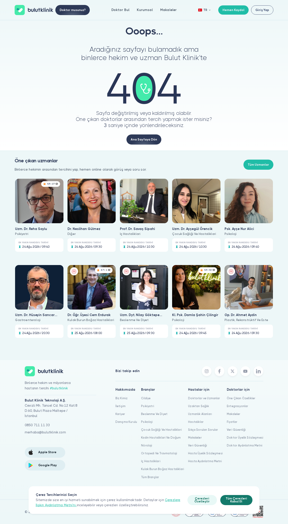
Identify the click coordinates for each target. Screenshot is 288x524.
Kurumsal (145, 10)
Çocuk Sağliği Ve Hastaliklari (161, 429)
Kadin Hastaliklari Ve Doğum (161, 437)
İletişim (120, 406)
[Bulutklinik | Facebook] (219, 371)
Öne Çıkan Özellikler (241, 398)
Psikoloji (147, 422)
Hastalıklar (196, 422)
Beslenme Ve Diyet (154, 414)
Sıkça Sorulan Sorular (203, 429)
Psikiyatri (147, 406)
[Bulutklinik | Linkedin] (258, 371)
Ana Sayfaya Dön (144, 139)
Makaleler (168, 10)
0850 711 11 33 (37, 425)
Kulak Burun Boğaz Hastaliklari (162, 469)
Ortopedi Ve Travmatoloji (159, 453)
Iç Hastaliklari (150, 461)
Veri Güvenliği (197, 445)
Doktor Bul (120, 10)
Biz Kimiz (121, 398)
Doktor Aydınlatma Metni (244, 445)
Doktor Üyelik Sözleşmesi (245, 437)
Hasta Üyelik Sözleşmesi (205, 453)
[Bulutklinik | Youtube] (245, 371)
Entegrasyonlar (237, 406)
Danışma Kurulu (126, 422)
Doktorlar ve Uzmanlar (204, 398)
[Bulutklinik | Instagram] (207, 371)
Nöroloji (146, 445)
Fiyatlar (232, 422)
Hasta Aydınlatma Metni (205, 461)
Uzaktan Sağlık (198, 406)
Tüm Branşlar (150, 477)
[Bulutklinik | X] (232, 371)
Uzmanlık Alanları (200, 414)
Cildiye (146, 398)
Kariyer (120, 414)
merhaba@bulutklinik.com (45, 432)
